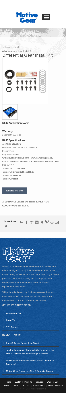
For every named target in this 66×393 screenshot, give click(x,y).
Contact (16, 385)
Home (8, 382)
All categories (8, 51)
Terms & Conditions (55, 385)
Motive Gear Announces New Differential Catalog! (30, 371)
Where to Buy (52, 382)
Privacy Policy (39, 385)
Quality (18, 382)
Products (28, 382)
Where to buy (14, 191)
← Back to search (10, 47)
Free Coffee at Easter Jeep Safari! (22, 343)
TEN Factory (12, 327)
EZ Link (26, 385)
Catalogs (39, 382)
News (6, 385)
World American (13, 313)
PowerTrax (11, 320)
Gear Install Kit (25, 51)
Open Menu (46, 17)
